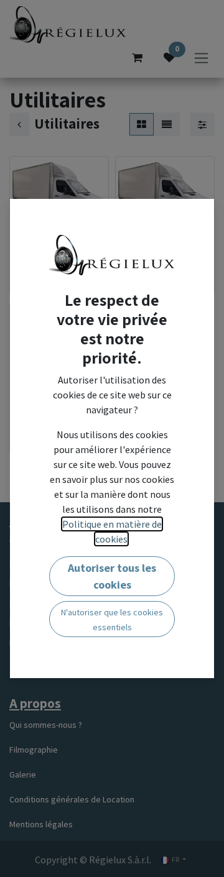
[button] (112, 576)
